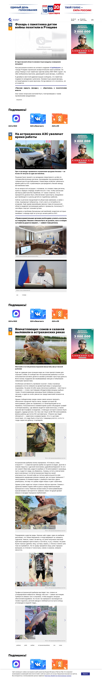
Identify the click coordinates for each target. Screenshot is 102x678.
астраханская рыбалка (44, 645)
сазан (60, 645)
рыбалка (18, 645)
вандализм (19, 99)
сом (54, 645)
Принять (85, 674)
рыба (25, 645)
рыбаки (32, 645)
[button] (65, 437)
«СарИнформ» (55, 67)
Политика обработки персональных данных (57, 676)
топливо (24, 295)
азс (17, 295)
